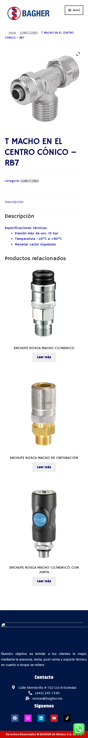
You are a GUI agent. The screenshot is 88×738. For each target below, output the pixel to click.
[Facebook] (15, 718)
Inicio (12, 33)
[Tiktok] (67, 718)
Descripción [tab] (14, 202)
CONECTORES (29, 33)
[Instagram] (28, 718)
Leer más (44, 357)
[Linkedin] (41, 718)
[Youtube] (54, 718)
